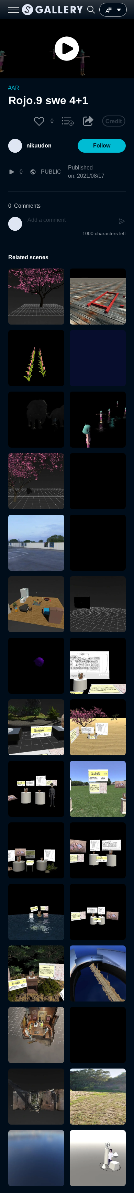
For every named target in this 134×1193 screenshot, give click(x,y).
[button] (91, 9)
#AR (13, 88)
